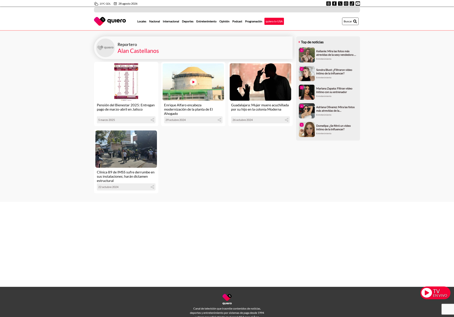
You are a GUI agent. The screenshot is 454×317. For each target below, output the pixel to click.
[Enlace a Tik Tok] (352, 3)
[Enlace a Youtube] (358, 3)
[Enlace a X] (340, 3)
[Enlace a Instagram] (346, 3)
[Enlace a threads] (328, 3)
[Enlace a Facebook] (334, 3)
